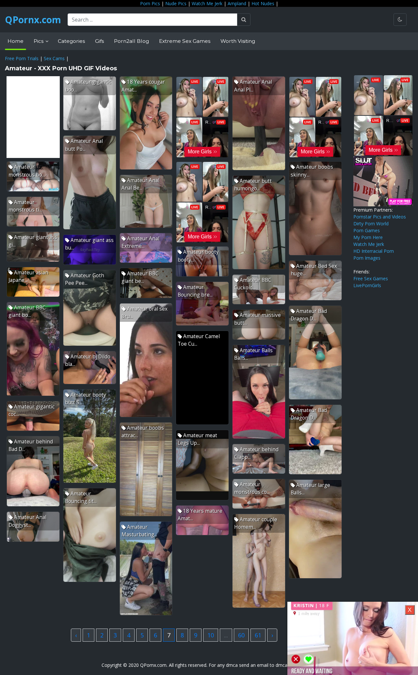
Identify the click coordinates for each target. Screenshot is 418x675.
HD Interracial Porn (373, 251)
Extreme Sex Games (184, 41)
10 (210, 635)
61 (258, 635)
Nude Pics (175, 3)
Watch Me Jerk (207, 3)
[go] (243, 19)
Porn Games (366, 230)
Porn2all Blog (131, 41)
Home (16, 41)
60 (241, 635)
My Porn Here (368, 237)
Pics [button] (39, 41)
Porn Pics (150, 3)
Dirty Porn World (371, 223)
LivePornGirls (367, 285)
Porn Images (366, 258)
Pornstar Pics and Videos (379, 217)
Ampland (237, 3)
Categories (71, 41)
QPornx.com (33, 19)
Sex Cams (54, 58)
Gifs (99, 41)
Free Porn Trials (22, 58)
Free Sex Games (370, 278)
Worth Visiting (237, 41)
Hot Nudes (262, 3)
